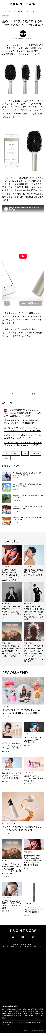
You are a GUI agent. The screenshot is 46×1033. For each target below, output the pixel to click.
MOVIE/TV (25, 942)
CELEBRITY (38, 942)
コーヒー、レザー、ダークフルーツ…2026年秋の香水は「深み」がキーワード (22, 429)
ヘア (25, 453)
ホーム (4, 11)
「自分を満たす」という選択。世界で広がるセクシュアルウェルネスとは (33, 572)
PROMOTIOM (6, 567)
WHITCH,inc (30, 1030)
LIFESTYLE (23, 944)
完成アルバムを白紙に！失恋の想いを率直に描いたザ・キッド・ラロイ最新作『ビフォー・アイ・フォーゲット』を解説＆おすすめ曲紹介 (34, 613)
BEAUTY (18, 942)
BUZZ (29, 944)
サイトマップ (22, 948)
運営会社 (5, 946)
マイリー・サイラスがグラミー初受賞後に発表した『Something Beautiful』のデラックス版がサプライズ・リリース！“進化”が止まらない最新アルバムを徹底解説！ (33, 654)
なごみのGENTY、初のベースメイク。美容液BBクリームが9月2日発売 (22, 437)
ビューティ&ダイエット (11, 453)
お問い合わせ (37, 946)
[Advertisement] (23, 364)
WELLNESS (16, 944)
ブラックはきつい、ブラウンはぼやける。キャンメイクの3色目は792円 (21, 422)
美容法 (6, 458)
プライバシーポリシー (26, 946)
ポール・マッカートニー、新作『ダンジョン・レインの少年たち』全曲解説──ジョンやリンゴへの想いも (12, 611)
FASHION (11, 942)
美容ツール (35, 453)
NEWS (5, 942)
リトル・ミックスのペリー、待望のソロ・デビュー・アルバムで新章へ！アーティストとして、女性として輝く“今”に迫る (12, 651)
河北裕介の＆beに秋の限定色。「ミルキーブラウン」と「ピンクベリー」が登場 (23, 444)
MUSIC (31, 942)
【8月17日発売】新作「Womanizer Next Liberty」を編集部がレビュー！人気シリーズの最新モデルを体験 (22, 413)
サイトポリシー (14, 946)
